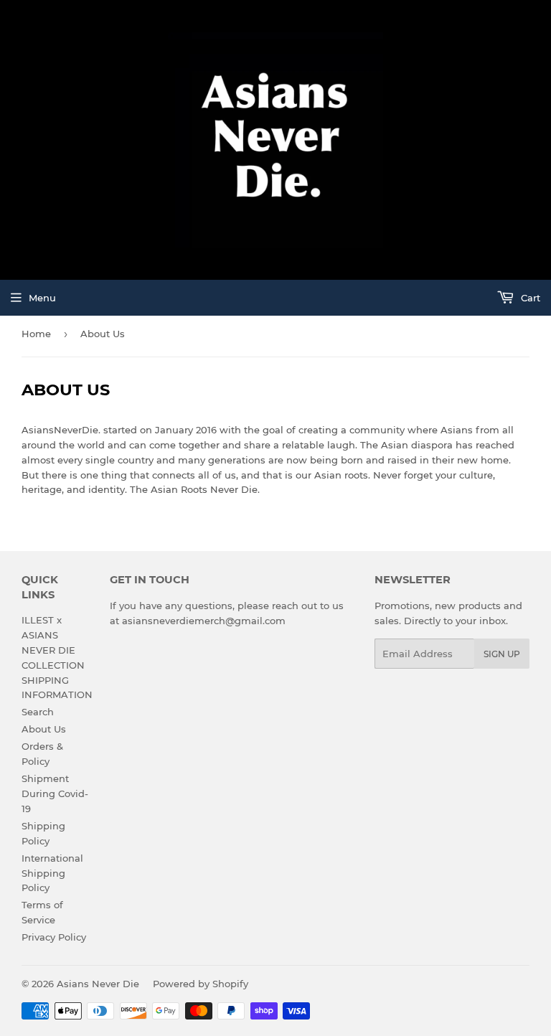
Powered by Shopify (200, 983)
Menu (42, 297)
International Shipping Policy (52, 873)
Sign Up (502, 654)
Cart (529, 297)
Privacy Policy (54, 937)
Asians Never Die (98, 983)
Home (36, 333)
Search (38, 711)
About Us (44, 729)
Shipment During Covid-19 (55, 793)
